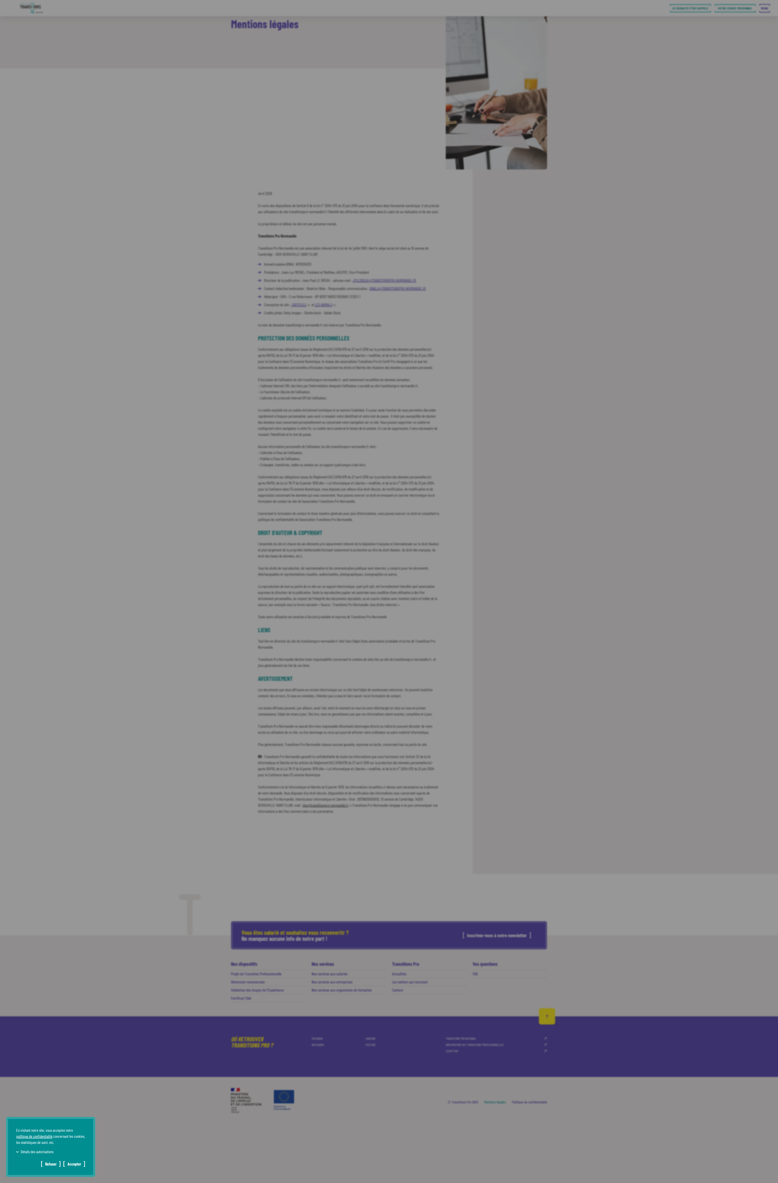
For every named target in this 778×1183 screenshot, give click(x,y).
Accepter (74, 1164)
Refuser (51, 1164)
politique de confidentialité (34, 1136)
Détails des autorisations (37, 1151)
